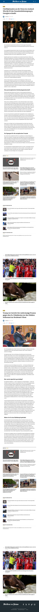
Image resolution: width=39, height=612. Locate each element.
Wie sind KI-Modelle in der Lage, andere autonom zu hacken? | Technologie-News (10, 168)
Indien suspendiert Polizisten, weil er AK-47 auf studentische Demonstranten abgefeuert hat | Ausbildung (11, 182)
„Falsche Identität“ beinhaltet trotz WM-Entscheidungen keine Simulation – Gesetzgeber (19, 279)
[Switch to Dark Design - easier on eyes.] (35, 1)
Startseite (4, 4)
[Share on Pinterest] (10, 19)
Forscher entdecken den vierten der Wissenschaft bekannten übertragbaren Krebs (20, 303)
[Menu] (4, 1)
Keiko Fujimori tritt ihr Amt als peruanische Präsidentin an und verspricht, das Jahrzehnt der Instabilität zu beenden (20, 228)
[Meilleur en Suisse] (19, 1)
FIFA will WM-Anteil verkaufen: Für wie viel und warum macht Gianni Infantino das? (21, 213)
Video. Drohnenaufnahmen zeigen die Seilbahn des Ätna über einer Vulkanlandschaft (18, 223)
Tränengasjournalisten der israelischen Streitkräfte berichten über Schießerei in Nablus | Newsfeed (28, 197)
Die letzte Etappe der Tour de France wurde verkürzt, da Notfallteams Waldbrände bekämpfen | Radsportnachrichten (9, 198)
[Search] (33, 1)
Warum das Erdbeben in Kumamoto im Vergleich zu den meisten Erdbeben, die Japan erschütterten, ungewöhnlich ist (21, 218)
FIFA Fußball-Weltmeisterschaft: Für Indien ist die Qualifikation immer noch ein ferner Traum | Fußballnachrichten (27, 168)
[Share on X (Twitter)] (8, 19)
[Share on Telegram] (13, 19)
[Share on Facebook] (6, 19)
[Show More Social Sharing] (14, 19)
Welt (4, 6)
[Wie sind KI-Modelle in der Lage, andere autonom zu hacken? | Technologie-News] (11, 162)
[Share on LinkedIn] (11, 19)
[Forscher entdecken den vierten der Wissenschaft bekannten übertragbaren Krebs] (19, 292)
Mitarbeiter (7, 16)
